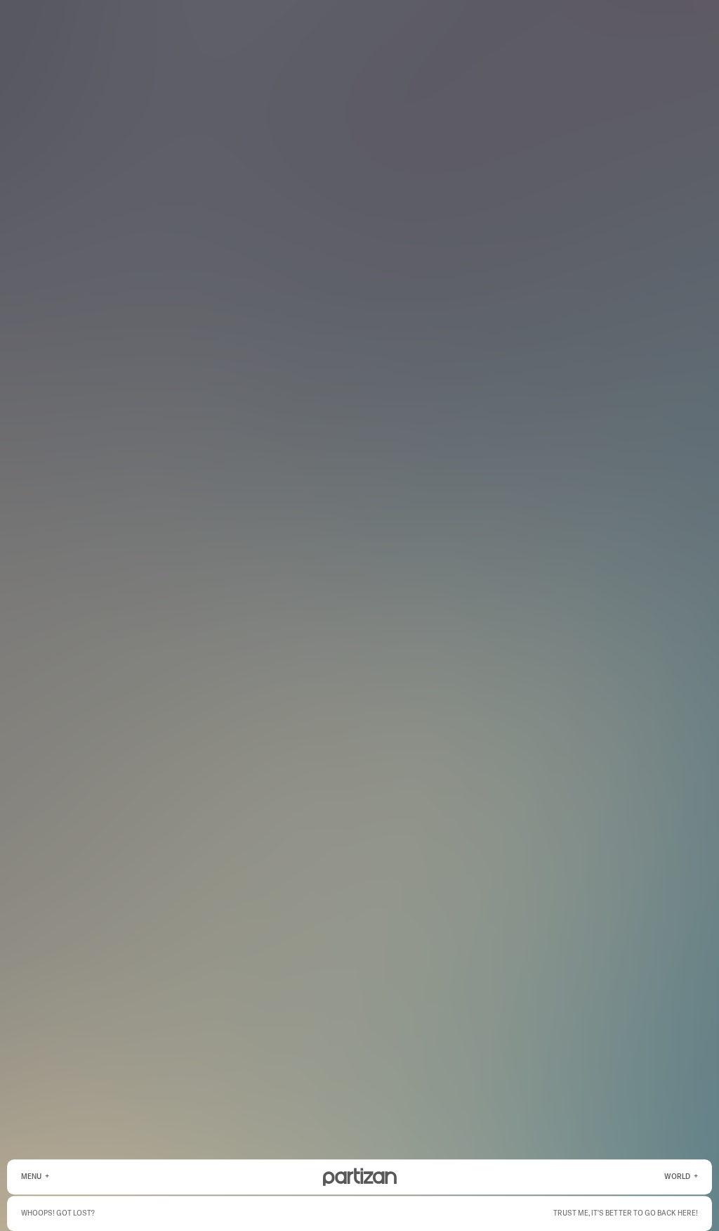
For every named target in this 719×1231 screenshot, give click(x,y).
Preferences (219, 1200)
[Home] (360, 1176)
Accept (171, 1200)
